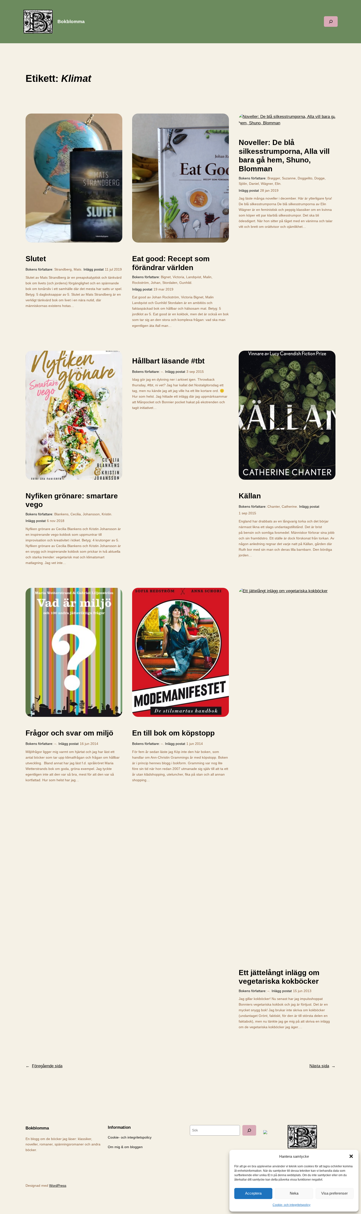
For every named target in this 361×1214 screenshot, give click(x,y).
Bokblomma (71, 21)
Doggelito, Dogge (311, 178)
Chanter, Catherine (282, 506)
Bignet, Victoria (172, 277)
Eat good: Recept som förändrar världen (171, 263)
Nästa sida (322, 1066)
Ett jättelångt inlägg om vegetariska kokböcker (279, 976)
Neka (294, 1193)
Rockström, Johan (146, 283)
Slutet (36, 259)
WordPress (57, 1185)
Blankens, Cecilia (67, 514)
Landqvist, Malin (198, 277)
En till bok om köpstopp (173, 733)
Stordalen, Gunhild (176, 283)
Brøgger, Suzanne (281, 178)
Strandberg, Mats (67, 269)
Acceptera (253, 1193)
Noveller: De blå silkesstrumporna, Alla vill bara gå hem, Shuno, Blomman (284, 155)
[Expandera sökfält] (331, 21)
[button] (351, 1156)
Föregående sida (44, 1066)
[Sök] (249, 1130)
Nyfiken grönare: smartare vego (72, 500)
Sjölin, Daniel (249, 184)
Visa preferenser (334, 1193)
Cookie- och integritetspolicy (291, 1205)
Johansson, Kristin (97, 514)
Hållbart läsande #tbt (168, 361)
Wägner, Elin (270, 184)
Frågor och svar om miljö (69, 733)
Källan (250, 496)
